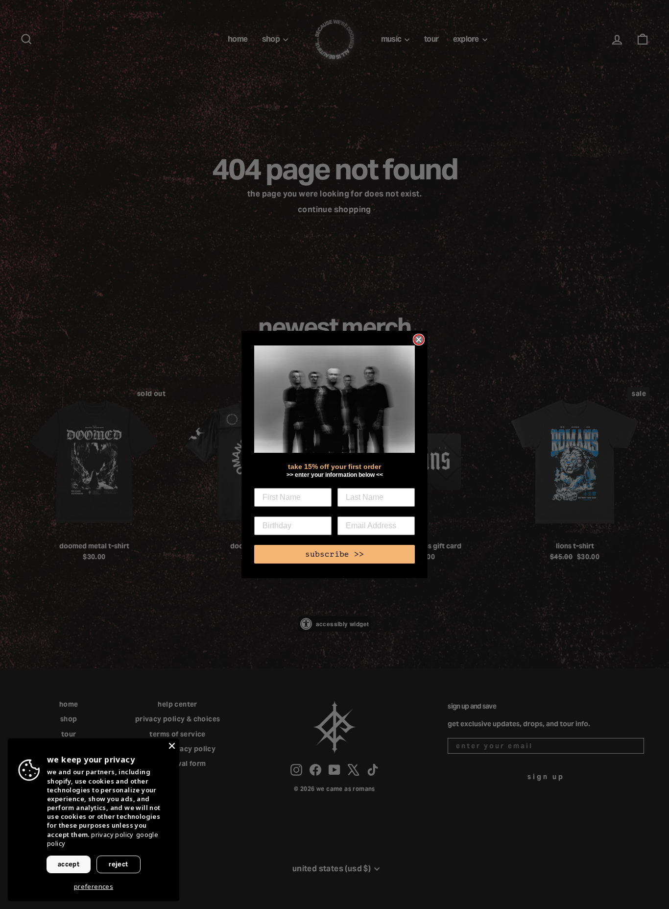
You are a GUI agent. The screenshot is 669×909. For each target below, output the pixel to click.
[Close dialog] (419, 339)
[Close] (172, 746)
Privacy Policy (112, 834)
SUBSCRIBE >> (334, 554)
